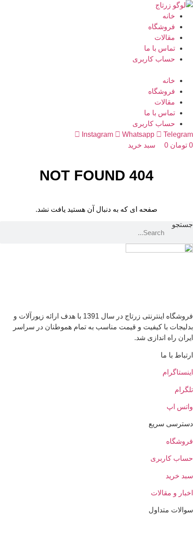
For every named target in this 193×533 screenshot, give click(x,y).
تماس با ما (159, 48)
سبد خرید (179, 476)
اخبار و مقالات (172, 493)
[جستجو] (11, 232)
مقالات (164, 37)
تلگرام (184, 389)
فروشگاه (161, 27)
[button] (96, 70)
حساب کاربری (153, 59)
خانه (168, 16)
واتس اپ (180, 407)
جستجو (182, 224)
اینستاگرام (177, 372)
